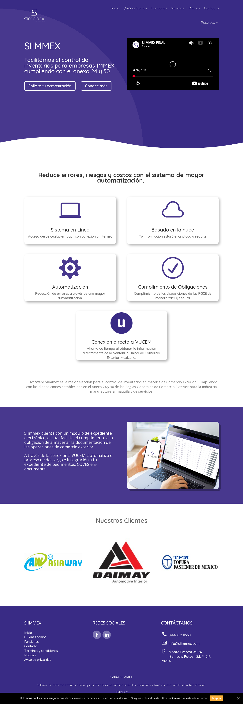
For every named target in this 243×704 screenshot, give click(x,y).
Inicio (115, 8)
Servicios (178, 8)
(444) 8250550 (180, 635)
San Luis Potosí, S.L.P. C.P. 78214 (186, 658)
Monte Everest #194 (184, 652)
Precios (194, 8)
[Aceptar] (238, 698)
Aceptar (216, 698)
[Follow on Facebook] (97, 635)
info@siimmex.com (184, 643)
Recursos (208, 22)
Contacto (211, 8)
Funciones (159, 8)
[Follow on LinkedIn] (107, 635)
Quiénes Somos (135, 8)
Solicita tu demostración (49, 85)
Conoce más (96, 85)
